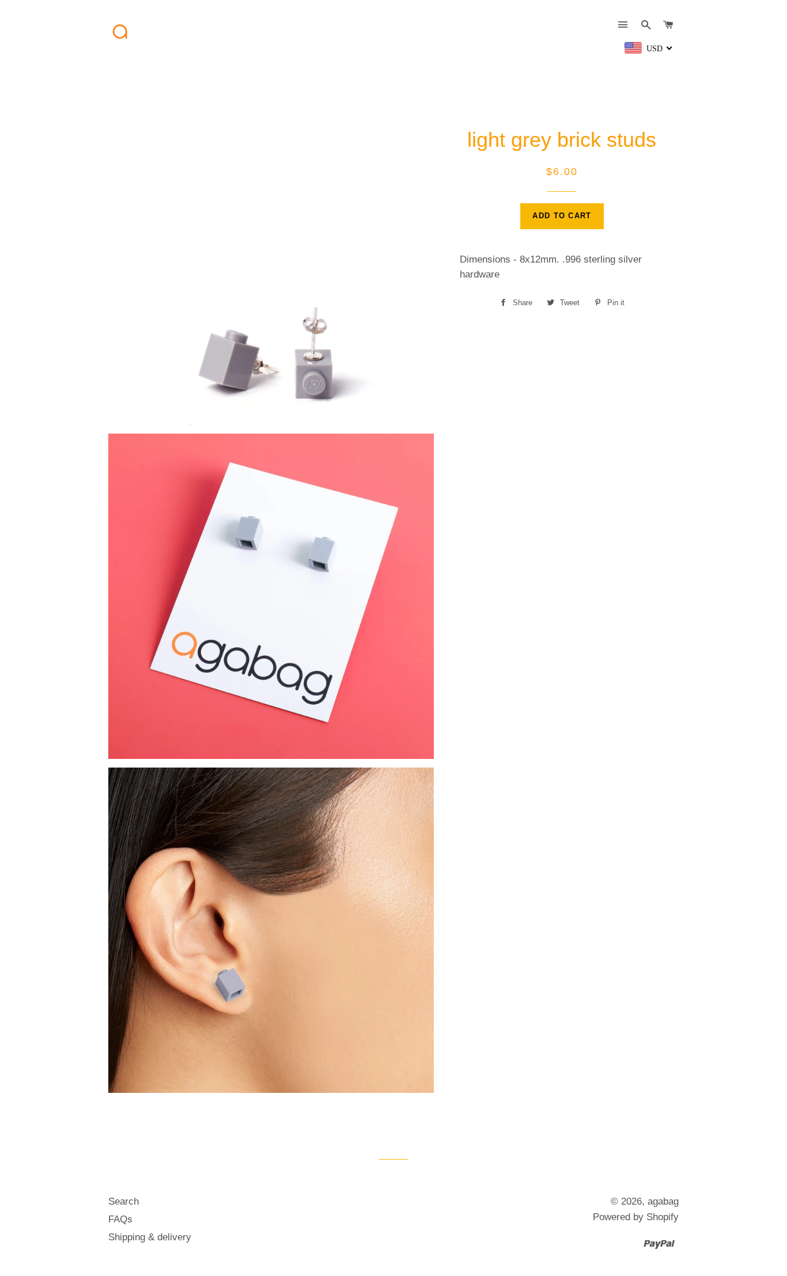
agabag (663, 1201)
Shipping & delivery (149, 1237)
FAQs (120, 1219)
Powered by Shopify (636, 1217)
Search (123, 1201)
